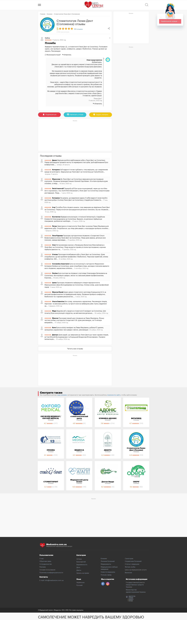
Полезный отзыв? (53, 55)
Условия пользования (47, 570)
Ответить (67, 55)
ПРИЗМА (51, 451)
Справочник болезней (133, 561)
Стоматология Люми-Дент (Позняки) (136, 450)
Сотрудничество (45, 564)
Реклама (42, 567)
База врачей (81, 562)
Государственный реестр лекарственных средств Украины (135, 585)
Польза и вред (106, 575)
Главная (42, 14)
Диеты (78, 570)
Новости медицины (108, 572)
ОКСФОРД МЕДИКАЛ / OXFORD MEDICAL (51, 418)
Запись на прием (82, 573)
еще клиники (62, 395)
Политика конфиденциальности (51, 572)
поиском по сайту (113, 395)
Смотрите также (51, 392)
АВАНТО (108, 451)
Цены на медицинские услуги (135, 570)
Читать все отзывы (75, 349)
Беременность (81, 564)
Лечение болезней (108, 561)
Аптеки (79, 559)
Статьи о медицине (132, 564)
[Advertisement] (75, 135)
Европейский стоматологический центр (79, 417)
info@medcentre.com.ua (54, 580)
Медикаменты (106, 564)
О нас (41, 558)
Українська (80, 582)
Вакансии (128, 572)
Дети (78, 567)
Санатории (129, 558)
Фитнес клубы (130, 567)
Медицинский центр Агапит (79, 481)
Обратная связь (45, 561)
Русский (79, 585)
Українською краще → (170, 21)
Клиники (104, 558)
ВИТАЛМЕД (136, 419)
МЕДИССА (79, 451)
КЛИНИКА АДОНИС (108, 419)
